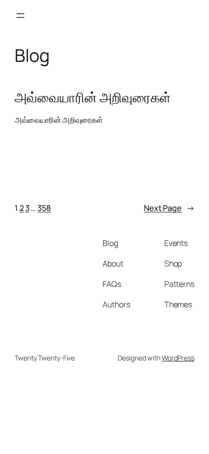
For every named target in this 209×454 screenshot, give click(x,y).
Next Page (169, 208)
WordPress (178, 357)
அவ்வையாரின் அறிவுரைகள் (93, 97)
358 (44, 208)
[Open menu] (20, 15)
